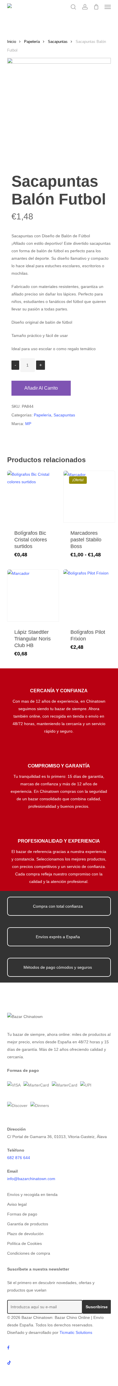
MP (28, 423)
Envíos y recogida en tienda (32, 1194)
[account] (85, 6)
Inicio (11, 41)
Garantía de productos (27, 1224)
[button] (108, 7)
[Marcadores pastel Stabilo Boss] (89, 497)
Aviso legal (17, 1204)
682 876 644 (18, 1157)
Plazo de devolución (25, 1233)
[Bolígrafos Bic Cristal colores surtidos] (33, 497)
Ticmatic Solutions (76, 1332)
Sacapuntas (58, 41)
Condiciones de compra (28, 1253)
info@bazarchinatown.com (31, 1178)
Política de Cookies (24, 1243)
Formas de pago (22, 1214)
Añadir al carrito (41, 388)
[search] (73, 6)
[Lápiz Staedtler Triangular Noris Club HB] (33, 595)
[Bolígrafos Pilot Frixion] (89, 595)
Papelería (32, 41)
